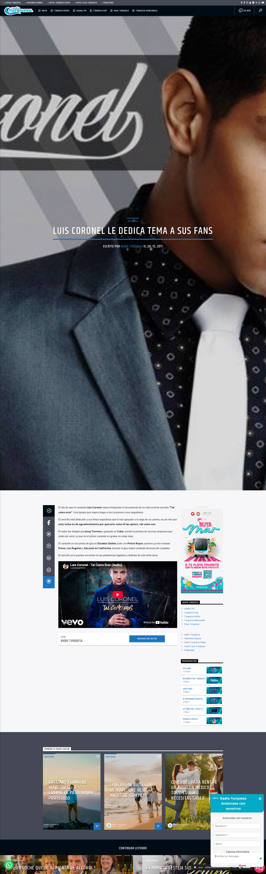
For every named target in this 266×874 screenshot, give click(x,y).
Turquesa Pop (100, 11)
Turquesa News (61, 11)
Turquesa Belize (192, 621)
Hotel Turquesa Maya (59, 2)
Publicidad (108, 2)
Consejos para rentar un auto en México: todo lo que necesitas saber (194, 795)
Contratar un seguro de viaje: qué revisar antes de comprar (132, 795)
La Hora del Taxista (193, 714)
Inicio (44, 11)
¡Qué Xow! (188, 694)
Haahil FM (81, 11)
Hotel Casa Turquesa (87, 2)
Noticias (133, 223)
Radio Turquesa (132, 248)
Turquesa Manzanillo (146, 11)
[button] (9, 865)
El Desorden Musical (193, 704)
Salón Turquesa (13, 2)
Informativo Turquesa (194, 683)
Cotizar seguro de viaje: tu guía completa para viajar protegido (71, 795)
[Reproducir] (195, 867)
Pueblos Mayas (190, 724)
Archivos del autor (147, 644)
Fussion (187, 673)
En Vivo (247, 11)
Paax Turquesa (121, 11)
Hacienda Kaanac (35, 2)
